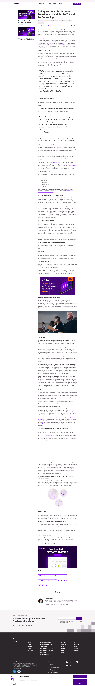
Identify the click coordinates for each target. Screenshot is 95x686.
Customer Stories (69, 20)
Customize (79, 680)
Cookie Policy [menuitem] (50, 665)
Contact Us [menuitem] (63, 644)
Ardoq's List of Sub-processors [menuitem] (53, 667)
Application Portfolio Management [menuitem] (47, 644)
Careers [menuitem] (62, 652)
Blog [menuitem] (74, 642)
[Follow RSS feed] (70, 665)
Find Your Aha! (41, 584)
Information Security (16, 668)
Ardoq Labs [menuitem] (30, 650)
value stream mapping (72, 165)
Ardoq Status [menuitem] (30, 653)
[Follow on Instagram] (77, 662)
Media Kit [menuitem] (63, 648)
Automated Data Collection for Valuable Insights (47, 579)
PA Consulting (65, 43)
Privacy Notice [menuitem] (50, 664)
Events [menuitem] (62, 650)
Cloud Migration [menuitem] (43, 646)
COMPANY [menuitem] (63, 639)
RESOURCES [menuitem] (76, 639)
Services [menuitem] (29, 642)
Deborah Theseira (50, 25)
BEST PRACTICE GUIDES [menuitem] (45, 639)
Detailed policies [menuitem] (51, 661)
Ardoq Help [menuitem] (76, 648)
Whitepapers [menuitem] (76, 644)
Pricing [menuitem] (29, 644)
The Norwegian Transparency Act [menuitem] (54, 672)
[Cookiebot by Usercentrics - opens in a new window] (13, 684)
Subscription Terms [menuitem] (51, 674)
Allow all (80, 676)
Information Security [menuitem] (51, 670)
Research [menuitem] (75, 646)
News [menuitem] (62, 646)
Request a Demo (77, 3)
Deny (80, 683)
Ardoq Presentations (55, 162)
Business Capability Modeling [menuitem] (46, 648)
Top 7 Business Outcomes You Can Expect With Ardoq (48, 575)
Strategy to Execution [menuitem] (44, 654)
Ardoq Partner (40, 22)
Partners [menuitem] (29, 648)
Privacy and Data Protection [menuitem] (53, 669)
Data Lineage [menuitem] (43, 652)
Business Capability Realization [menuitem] (46, 650)
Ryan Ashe (49, 43)
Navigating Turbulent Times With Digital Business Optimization (50, 585)
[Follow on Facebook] (74, 662)
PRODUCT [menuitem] (30, 639)
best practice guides (72, 411)
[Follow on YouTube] (67, 665)
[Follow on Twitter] (70, 662)
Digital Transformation (42, 20)
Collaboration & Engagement (53, 20)
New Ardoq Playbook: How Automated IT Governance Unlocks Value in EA (52, 574)
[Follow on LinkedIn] (67, 662)
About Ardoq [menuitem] (63, 642)
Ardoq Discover (45, 435)
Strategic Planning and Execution (45, 423)
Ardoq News (62, 20)
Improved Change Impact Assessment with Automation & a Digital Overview (53, 580)
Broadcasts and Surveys (55, 207)
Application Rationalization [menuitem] (45, 642)
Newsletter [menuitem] (76, 650)
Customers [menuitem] (30, 646)
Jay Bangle (42, 41)
